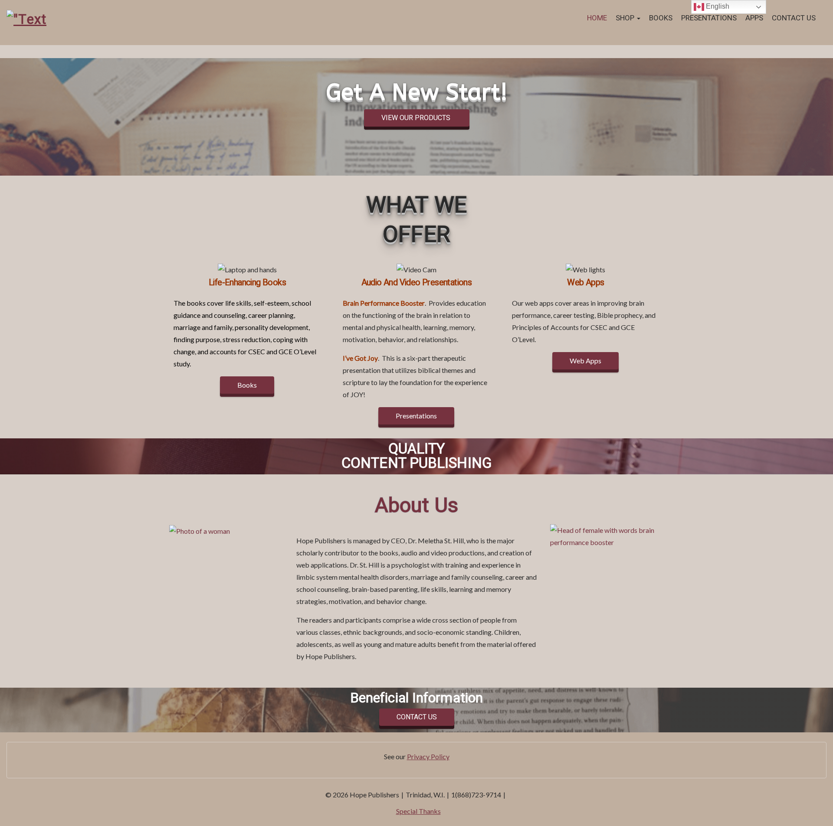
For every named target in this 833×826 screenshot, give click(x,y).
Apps (754, 18)
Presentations (709, 18)
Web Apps (585, 360)
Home (597, 18)
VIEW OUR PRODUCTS (416, 118)
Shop (626, 18)
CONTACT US (417, 717)
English (716, 6)
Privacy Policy (428, 756)
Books (660, 18)
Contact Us (794, 18)
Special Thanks (418, 811)
